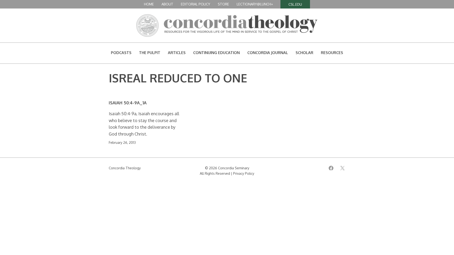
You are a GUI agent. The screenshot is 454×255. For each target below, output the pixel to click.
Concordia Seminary (233, 168)
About (167, 4)
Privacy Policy (243, 173)
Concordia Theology (125, 168)
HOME (149, 4)
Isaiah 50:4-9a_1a (128, 102)
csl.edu (295, 4)
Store (223, 4)
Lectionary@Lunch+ (255, 4)
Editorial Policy (195, 4)
